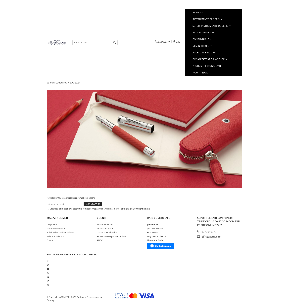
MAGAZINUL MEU (57, 218)
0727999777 (209, 232)
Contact (51, 240)
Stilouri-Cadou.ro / (57, 82)
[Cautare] (115, 42)
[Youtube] (48, 269)
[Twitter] (48, 272)
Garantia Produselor (107, 232)
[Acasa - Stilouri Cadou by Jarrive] (57, 42)
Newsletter (74, 82)
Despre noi (52, 224)
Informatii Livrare (55, 236)
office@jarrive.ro (211, 236)
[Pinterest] (48, 265)
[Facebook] (48, 261)
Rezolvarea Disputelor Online (111, 236)
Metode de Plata (105, 224)
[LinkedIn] (48, 276)
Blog (205, 72)
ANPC (100, 240)
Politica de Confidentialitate (136, 208)
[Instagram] (48, 284)
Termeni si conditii (56, 228)
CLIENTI (101, 218)
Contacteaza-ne (163, 246)
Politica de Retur (105, 228)
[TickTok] (48, 280)
